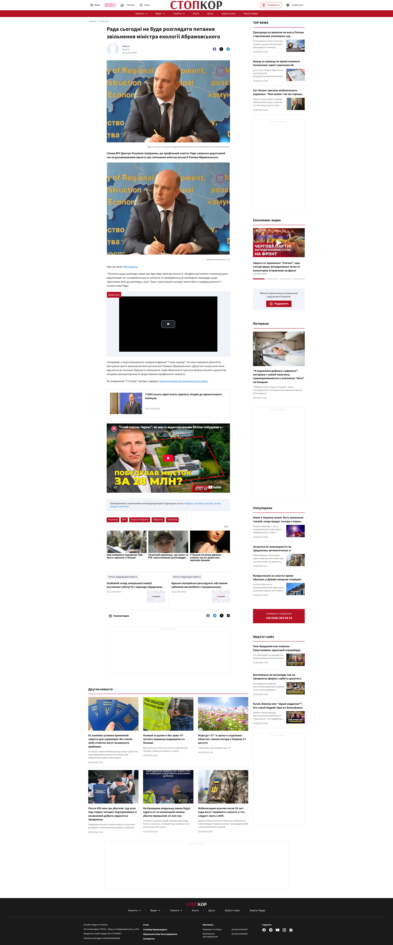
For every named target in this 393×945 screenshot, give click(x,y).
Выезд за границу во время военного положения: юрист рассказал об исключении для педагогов (276, 65)
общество (158, 519)
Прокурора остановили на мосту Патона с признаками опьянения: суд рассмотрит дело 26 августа (278, 36)
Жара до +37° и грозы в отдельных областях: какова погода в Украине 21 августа (222, 739)
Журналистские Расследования (160, 934)
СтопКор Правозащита (155, 929)
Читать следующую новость (187, 576)
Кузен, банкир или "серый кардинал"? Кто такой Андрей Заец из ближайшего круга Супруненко (278, 707)
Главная (92, 21)
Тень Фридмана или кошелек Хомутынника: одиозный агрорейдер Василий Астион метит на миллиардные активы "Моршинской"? (278, 651)
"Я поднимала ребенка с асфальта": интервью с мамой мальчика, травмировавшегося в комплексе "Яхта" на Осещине (278, 376)
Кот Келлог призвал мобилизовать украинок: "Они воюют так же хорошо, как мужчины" (278, 94)
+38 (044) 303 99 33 (279, 618)
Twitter (217, 503)
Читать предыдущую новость (122, 576)
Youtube (209, 503)
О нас (146, 924)
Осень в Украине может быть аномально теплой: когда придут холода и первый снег (278, 521)
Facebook (199, 503)
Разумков (113, 519)
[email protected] (111, 938)
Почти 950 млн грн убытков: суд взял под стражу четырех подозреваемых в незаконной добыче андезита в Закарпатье (112, 813)
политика (172, 519)
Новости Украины (140, 519)
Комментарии (121, 616)
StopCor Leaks (228, 13)
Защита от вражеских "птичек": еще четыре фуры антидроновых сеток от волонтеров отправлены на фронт (276, 266)
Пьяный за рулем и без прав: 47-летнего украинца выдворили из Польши (164, 739)
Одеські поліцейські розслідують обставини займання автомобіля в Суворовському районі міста (199, 587)
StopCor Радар (250, 13)
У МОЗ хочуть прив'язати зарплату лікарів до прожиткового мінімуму (183, 396)
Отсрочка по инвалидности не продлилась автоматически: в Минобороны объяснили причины (274, 550)
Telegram (189, 503)
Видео (159, 13)
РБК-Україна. (130, 267)
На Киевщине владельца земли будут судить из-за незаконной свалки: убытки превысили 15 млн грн (167, 812)
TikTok (125, 506)
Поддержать (273, 5)
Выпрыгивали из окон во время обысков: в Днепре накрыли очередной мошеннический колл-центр (278, 579)
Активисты (149, 938)
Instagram (115, 506)
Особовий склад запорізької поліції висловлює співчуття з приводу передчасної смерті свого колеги (135, 587)
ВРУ (124, 519)
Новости (177, 13)
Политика (104, 21)
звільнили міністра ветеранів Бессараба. (183, 381)
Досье (210, 13)
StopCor (126, 46)
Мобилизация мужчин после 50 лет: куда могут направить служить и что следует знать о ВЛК (221, 812)
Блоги (196, 13)
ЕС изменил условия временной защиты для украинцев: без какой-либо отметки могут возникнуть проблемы (110, 741)
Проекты (139, 13)
